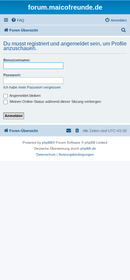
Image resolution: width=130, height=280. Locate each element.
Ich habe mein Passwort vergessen (32, 87)
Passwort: (12, 75)
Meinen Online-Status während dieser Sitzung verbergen (55, 102)
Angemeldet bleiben (25, 96)
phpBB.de (88, 148)
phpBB (47, 142)
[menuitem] (17, 20)
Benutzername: (16, 60)
